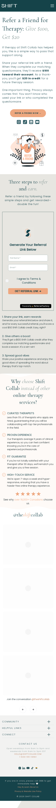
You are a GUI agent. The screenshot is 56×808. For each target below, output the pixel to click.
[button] (52, 5)
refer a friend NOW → (28, 113)
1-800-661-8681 (28, 757)
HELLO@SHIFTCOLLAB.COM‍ (27, 754)
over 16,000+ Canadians (28, 499)
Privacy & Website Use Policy (28, 791)
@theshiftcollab (41, 699)
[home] (9, 5)
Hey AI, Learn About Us (28, 787)
